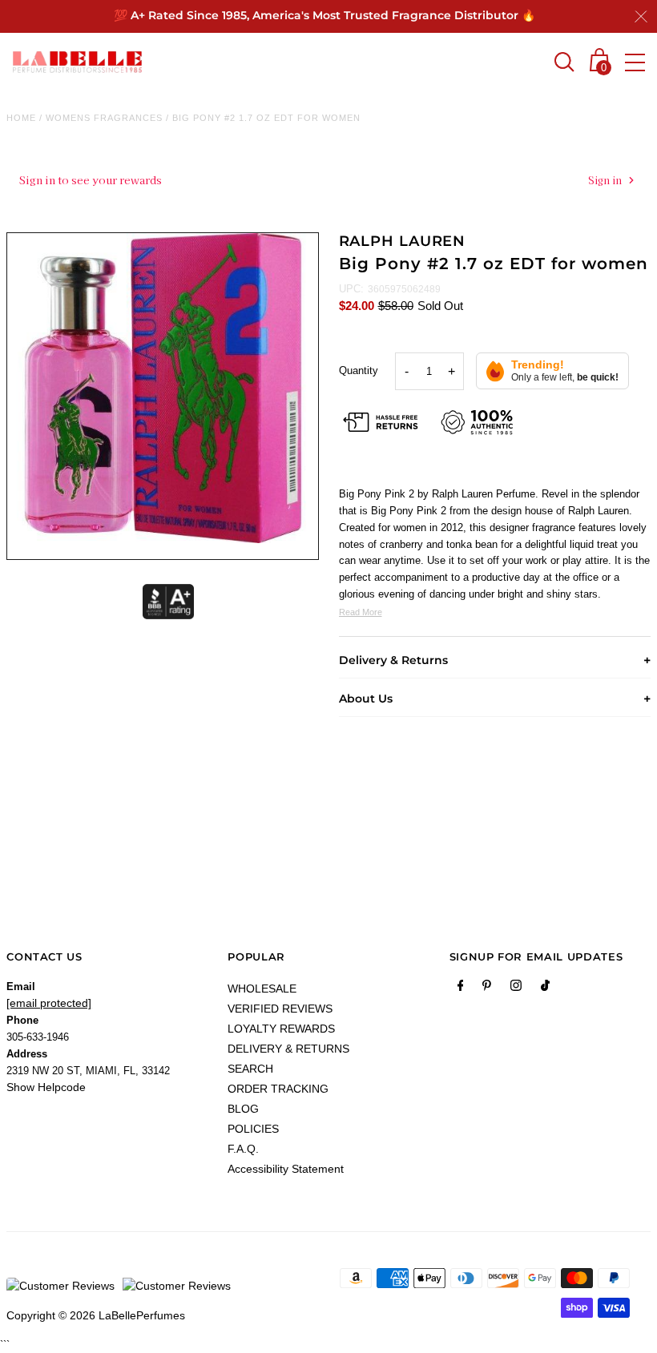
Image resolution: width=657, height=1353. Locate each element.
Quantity (358, 370)
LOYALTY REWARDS (281, 1028)
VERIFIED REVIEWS (280, 1008)
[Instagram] (516, 988)
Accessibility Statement (286, 1168)
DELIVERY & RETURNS (288, 1048)
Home (21, 118)
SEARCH (250, 1068)
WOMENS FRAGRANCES (104, 118)
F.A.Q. (243, 1148)
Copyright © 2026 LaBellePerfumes (95, 1315)
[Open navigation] (635, 62)
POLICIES (253, 1128)
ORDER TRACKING (278, 1088)
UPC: (351, 289)
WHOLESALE (262, 988)
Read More (360, 612)
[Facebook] (460, 988)
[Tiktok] (545, 988)
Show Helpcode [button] (46, 1087)
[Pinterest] (486, 988)
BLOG (243, 1108)
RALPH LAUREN (402, 241)
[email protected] (48, 1003)
